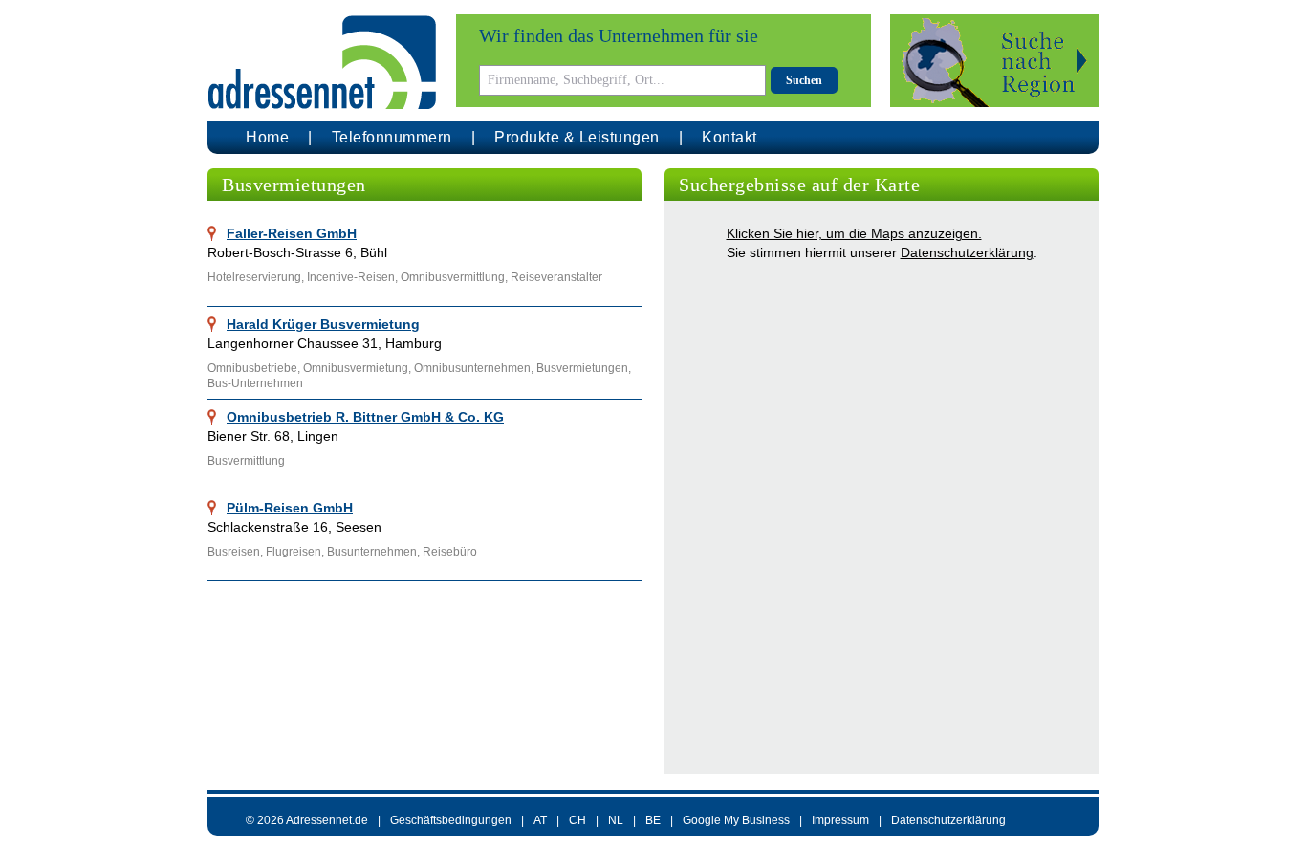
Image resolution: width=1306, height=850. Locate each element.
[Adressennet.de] (322, 62)
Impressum (840, 820)
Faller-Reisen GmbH (292, 233)
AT (540, 820)
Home (267, 137)
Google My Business (736, 820)
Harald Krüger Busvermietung (323, 324)
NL (615, 820)
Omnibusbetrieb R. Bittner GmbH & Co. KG (365, 417)
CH (577, 820)
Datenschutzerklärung (967, 252)
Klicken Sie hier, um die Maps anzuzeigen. (854, 233)
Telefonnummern (392, 137)
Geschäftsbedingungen (451, 820)
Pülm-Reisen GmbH (290, 507)
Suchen (804, 80)
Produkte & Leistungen (577, 137)
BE (653, 820)
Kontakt (729, 137)
